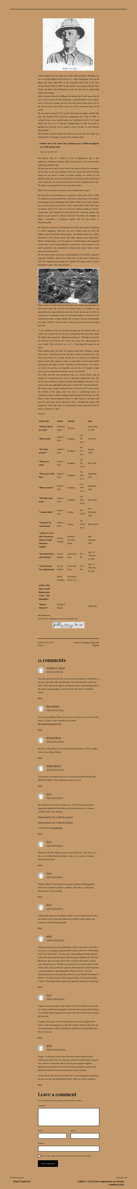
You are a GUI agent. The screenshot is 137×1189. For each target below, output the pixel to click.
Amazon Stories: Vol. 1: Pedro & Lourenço (55, 817)
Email (73, 1131)
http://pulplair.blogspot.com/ (49, 724)
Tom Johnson (52, 706)
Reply (40, 698)
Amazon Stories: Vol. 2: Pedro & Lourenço (55, 822)
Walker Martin (53, 766)
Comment (42, 1106)
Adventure (86, 642)
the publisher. (56, 828)
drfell (49, 936)
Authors (92, 642)
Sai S (42, 645)
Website (41, 1143)
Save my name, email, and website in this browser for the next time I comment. (66, 1156)
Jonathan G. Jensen (55, 668)
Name (41, 1131)
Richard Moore (53, 737)
